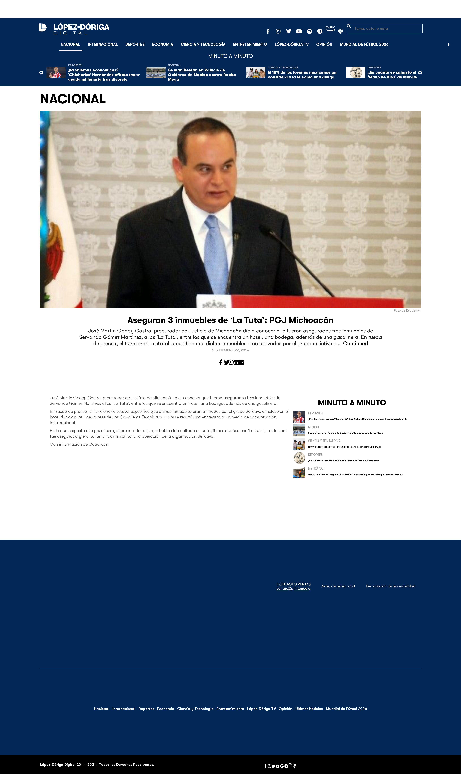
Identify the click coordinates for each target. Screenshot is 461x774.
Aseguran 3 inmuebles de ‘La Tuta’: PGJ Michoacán (230, 320)
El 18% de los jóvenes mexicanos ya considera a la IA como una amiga (302, 74)
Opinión (324, 44)
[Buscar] (454, 44)
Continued (355, 343)
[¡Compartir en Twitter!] (227, 362)
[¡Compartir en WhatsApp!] (231, 362)
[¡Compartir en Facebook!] (221, 362)
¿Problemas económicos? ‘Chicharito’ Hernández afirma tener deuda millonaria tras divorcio (104, 75)
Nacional (70, 44)
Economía (162, 44)
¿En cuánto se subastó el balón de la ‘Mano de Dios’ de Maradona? (403, 74)
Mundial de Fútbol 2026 (364, 44)
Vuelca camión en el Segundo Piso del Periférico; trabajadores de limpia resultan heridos (355, 474)
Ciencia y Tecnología (203, 44)
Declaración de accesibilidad (390, 586)
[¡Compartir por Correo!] (241, 362)
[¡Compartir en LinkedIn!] (236, 362)
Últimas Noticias (309, 709)
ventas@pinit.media (293, 588)
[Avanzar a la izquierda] (41, 72)
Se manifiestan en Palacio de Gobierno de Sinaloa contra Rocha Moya (202, 75)
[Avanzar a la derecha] (448, 44)
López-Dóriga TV (292, 44)
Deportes (135, 44)
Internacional (103, 44)
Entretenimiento (250, 44)
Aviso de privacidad (338, 586)
